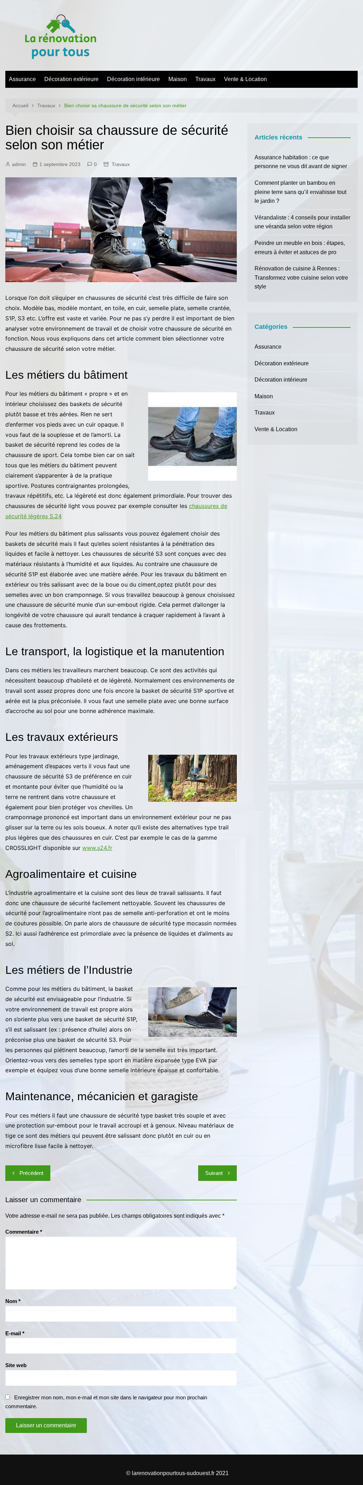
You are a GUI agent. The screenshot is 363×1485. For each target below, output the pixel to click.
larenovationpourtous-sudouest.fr (173, 1473)
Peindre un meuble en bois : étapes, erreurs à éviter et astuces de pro (300, 247)
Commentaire (23, 1232)
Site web (16, 1365)
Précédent (31, 1173)
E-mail (14, 1333)
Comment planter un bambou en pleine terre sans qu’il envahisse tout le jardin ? (300, 192)
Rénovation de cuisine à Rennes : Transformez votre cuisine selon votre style (301, 277)
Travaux (205, 79)
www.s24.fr (97, 847)
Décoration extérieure (71, 79)
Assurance (22, 79)
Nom (13, 1301)
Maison (177, 79)
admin (19, 164)
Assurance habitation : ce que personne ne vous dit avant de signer (301, 162)
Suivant (214, 1173)
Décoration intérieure (133, 79)
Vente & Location (245, 79)
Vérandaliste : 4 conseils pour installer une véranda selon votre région (302, 222)
